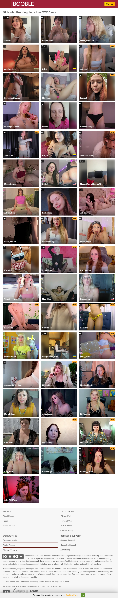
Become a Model (10, 540)
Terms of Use (66, 520)
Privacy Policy (66, 516)
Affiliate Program (10, 549)
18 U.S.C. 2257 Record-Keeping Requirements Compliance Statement (32, 586)
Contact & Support (68, 545)
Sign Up (109, 3)
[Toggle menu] (5, 4)
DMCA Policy (66, 525)
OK (83, 595)
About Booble (8, 516)
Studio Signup (9, 545)
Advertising (65, 549)
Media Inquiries (9, 525)
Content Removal (67, 540)
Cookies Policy (66, 530)
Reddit (5, 520)
